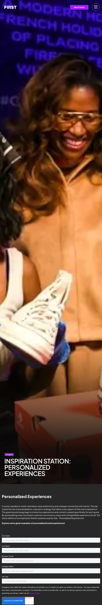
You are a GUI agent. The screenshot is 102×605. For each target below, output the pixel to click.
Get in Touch (79, 7)
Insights (9, 454)
